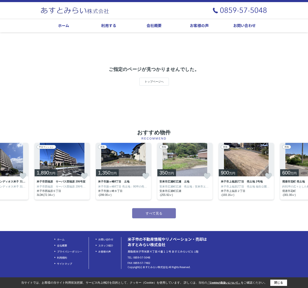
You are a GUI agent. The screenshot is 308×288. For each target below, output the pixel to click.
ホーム (63, 25)
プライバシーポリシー (69, 251)
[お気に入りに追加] (22, 176)
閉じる (278, 282)
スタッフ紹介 (105, 245)
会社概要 (154, 25)
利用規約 (62, 257)
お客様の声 (199, 25)
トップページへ (154, 81)
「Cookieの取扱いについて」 (224, 282)
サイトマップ (64, 263)
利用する (108, 25)
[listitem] (62, 171)
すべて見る (154, 213)
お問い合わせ (244, 25)
